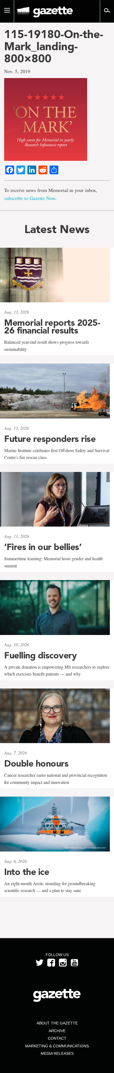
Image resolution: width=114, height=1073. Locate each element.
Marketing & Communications (57, 1046)
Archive (57, 1031)
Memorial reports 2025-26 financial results (52, 326)
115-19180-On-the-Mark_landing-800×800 (53, 46)
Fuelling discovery (40, 655)
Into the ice (26, 872)
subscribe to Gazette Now (29, 198)
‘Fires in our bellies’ (42, 547)
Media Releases (57, 1053)
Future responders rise (49, 439)
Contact (57, 1038)
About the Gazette (57, 1023)
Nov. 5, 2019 (17, 71)
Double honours (36, 763)
